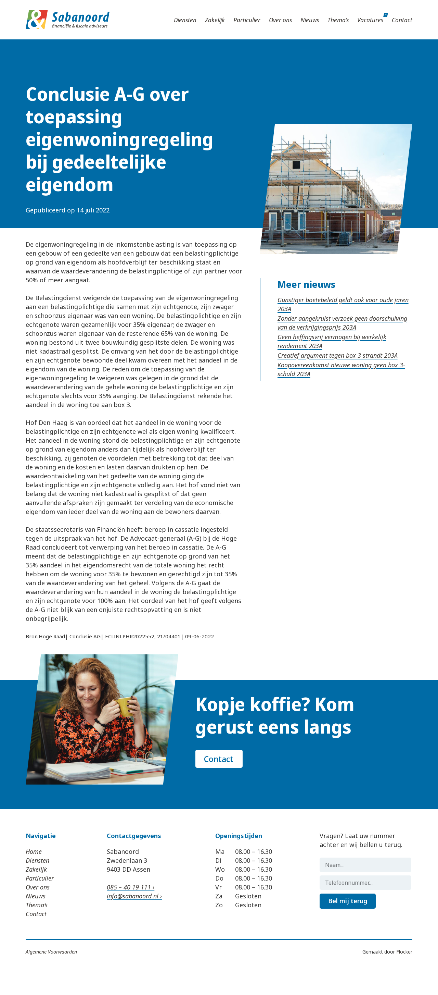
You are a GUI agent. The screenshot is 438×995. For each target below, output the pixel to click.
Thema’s (338, 20)
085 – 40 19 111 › (130, 887)
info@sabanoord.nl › (134, 896)
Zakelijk (215, 20)
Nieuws (309, 20)
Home (34, 851)
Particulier (246, 20)
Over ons (280, 20)
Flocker (404, 951)
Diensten (185, 20)
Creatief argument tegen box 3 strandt (331, 355)
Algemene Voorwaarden (51, 951)
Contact (402, 20)
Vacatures (370, 19)
